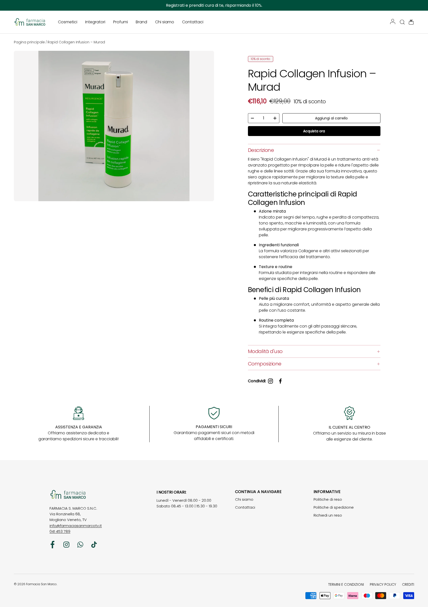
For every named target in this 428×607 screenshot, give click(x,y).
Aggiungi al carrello (331, 118)
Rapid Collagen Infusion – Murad (76, 42)
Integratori (95, 22)
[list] (115, 127)
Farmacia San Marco (41, 584)
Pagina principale (29, 42)
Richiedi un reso (328, 515)
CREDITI (408, 584)
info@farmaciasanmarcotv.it (76, 525)
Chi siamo (164, 22)
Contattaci (192, 22)
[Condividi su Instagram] (270, 381)
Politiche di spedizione (334, 507)
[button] (409, 22)
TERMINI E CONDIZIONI (346, 584)
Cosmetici (67, 22)
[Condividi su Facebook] (280, 381)
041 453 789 (60, 531)
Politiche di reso (328, 499)
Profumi (120, 22)
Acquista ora (314, 131)
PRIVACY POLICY (383, 584)
